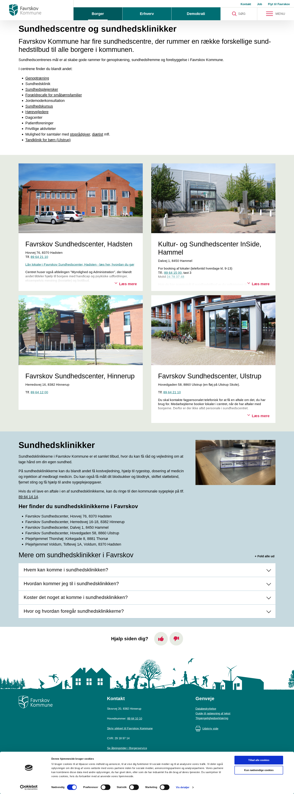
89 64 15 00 (173, 272)
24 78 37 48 (175, 277)
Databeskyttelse (205, 708)
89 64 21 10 (39, 257)
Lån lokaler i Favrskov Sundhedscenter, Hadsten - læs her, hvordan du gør (79, 264)
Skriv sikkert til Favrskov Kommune (130, 728)
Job (259, 4)
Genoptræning (37, 78)
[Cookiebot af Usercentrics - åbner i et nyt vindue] (29, 787)
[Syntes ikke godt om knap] (176, 639)
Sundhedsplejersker (41, 89)
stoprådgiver (80, 134)
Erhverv (147, 14)
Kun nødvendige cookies (259, 770)
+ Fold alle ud (264, 556)
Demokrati (196, 14)
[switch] (105, 787)
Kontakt (246, 4)
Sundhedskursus (39, 106)
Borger (98, 14)
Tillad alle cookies (258, 760)
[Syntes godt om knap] (161, 639)
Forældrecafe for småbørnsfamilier (53, 95)
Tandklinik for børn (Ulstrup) (48, 140)
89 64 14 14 (28, 497)
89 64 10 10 (134, 718)
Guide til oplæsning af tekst (212, 713)
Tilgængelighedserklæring (211, 718)
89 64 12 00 (39, 392)
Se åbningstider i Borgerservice (127, 748)
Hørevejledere (36, 112)
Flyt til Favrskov (279, 4)
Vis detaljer (182, 787)
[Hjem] (25, 10)
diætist (97, 134)
